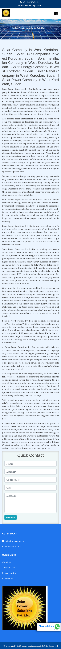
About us (6, 562)
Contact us (7, 578)
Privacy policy (9, 573)
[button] (4, 29)
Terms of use (8, 567)
